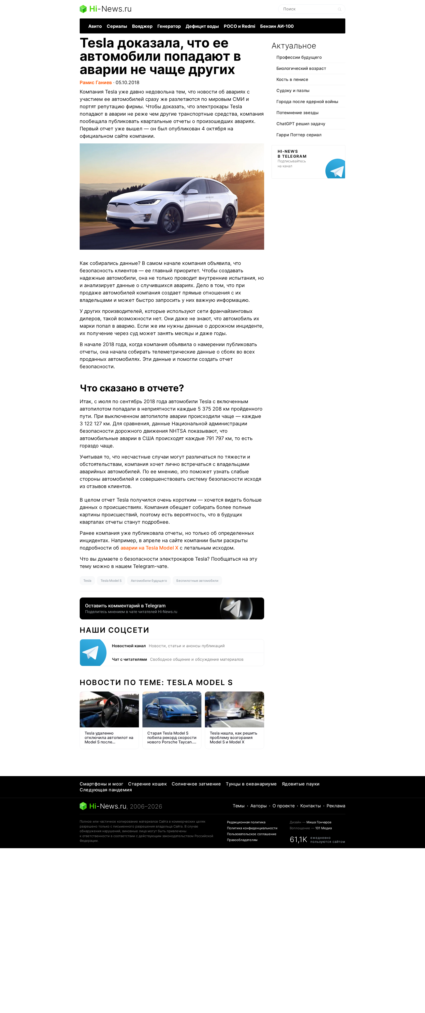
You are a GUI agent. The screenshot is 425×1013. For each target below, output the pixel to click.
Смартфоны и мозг (101, 783)
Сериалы (117, 26)
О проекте (284, 805)
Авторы (258, 805)
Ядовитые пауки (301, 783)
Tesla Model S (111, 581)
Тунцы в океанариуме (251, 783)
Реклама (336, 805)
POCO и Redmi (239, 26)
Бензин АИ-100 (277, 26)
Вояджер (142, 26)
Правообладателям (242, 840)
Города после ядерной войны (307, 101)
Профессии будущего (299, 57)
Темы (239, 805)
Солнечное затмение (196, 783)
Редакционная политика (246, 822)
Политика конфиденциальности (252, 828)
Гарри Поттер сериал (298, 134)
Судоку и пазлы (292, 90)
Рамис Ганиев (96, 82)
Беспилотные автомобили (197, 581)
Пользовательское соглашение (251, 834)
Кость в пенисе (292, 79)
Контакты (310, 805)
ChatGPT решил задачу (300, 123)
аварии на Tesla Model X (149, 548)
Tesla (87, 581)
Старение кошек (147, 783)
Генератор (169, 26)
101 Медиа (323, 828)
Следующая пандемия (106, 789)
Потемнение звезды (297, 112)
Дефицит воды (202, 26)
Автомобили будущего (149, 581)
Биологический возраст (301, 68)
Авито (95, 26)
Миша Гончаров (318, 822)
